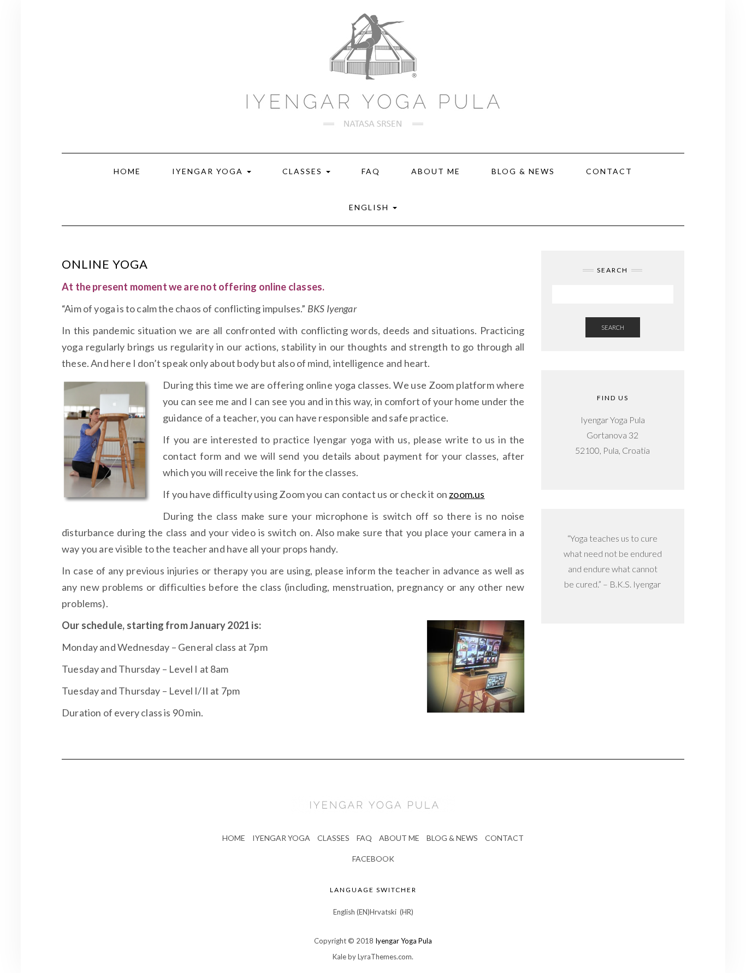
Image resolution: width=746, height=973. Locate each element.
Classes (303, 171)
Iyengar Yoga (209, 171)
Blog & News (523, 171)
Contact (609, 171)
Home (127, 171)
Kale (339, 956)
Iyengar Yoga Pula (403, 940)
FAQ (371, 171)
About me (435, 171)
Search (612, 327)
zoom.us (466, 494)
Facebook (373, 858)
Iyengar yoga (281, 838)
